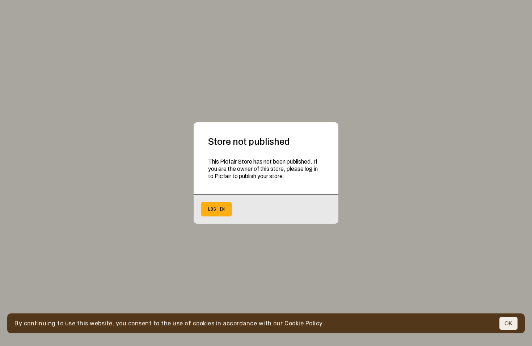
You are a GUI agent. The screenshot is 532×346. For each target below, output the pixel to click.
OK (508, 323)
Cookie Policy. (304, 323)
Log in (216, 209)
